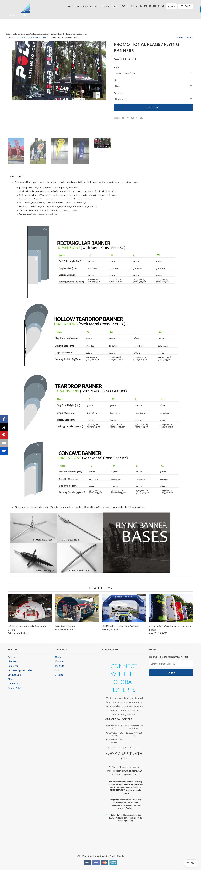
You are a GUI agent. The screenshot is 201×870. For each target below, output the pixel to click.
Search (11, 657)
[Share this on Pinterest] (132, 118)
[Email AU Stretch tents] (154, 7)
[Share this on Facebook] (127, 118)
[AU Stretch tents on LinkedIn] (145, 7)
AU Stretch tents (91, 856)
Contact (116, 6)
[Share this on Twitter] (122, 117)
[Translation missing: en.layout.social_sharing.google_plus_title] (136, 118)
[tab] (16, 176)
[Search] (163, 7)
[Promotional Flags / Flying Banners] (59, 70)
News (106, 6)
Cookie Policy (15, 688)
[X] (4, 427)
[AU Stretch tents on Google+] (132, 7)
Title (116, 67)
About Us (81, 6)
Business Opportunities (20, 670)
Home (70, 6)
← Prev (180, 37)
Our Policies (14, 683)
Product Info (14, 675)
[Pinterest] (4, 435)
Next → (190, 37)
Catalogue (13, 666)
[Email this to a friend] (141, 118)
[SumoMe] (4, 451)
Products (95, 6)
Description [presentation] (16, 176)
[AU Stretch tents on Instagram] (150, 7)
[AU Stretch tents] (19, 9)
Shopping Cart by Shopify (112, 856)
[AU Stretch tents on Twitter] (123, 7)
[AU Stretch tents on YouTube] (137, 7)
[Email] (4, 443)
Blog (10, 679)
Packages (119, 93)
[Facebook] (4, 419)
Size (116, 80)
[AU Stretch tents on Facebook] (128, 7)
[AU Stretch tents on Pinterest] (141, 7)
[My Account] (159, 7)
